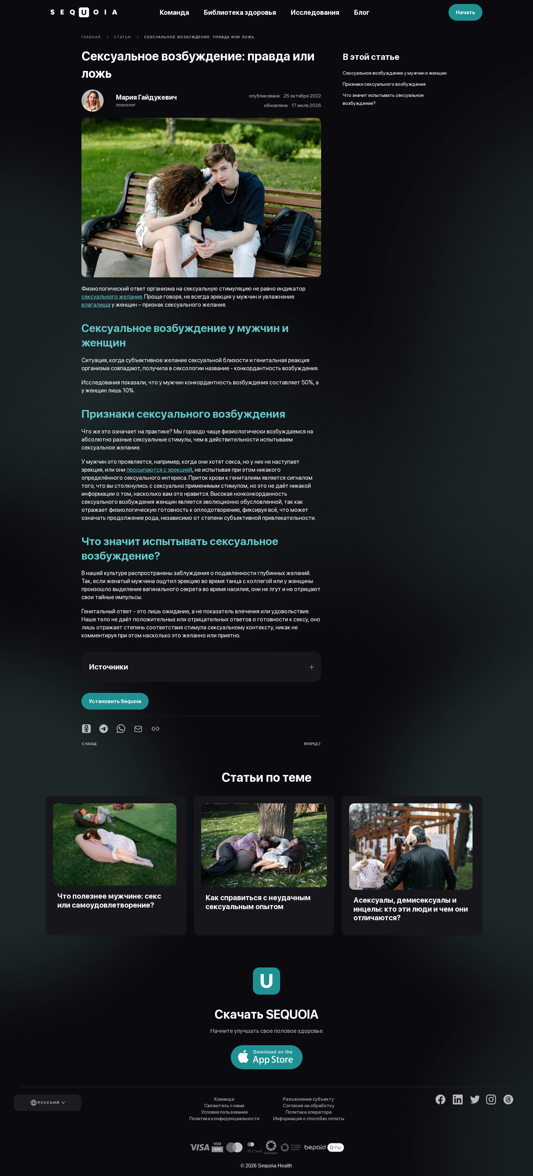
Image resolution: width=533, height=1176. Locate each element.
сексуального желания (111, 296)
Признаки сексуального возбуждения (384, 84)
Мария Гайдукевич (146, 97)
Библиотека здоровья (240, 12)
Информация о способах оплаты (308, 1118)
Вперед (310, 743)
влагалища (95, 304)
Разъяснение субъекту (308, 1099)
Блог (362, 12)
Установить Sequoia (115, 701)
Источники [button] (108, 666)
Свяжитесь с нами (224, 1105)
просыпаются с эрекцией (159, 469)
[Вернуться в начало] (84, 12)
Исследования (315, 12)
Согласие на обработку (308, 1105)
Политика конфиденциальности (224, 1118)
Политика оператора (309, 1112)
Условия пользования (224, 1112)
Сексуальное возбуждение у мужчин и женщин (395, 73)
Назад (90, 743)
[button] (55, 1102)
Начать (465, 12)
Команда (174, 12)
